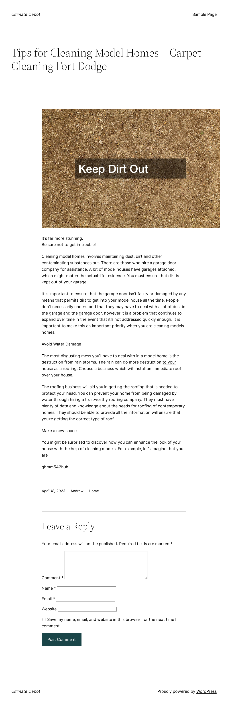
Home (94, 491)
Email (48, 598)
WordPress (206, 691)
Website (49, 609)
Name (49, 588)
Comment (52, 577)
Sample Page (204, 14)
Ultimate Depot (25, 14)
